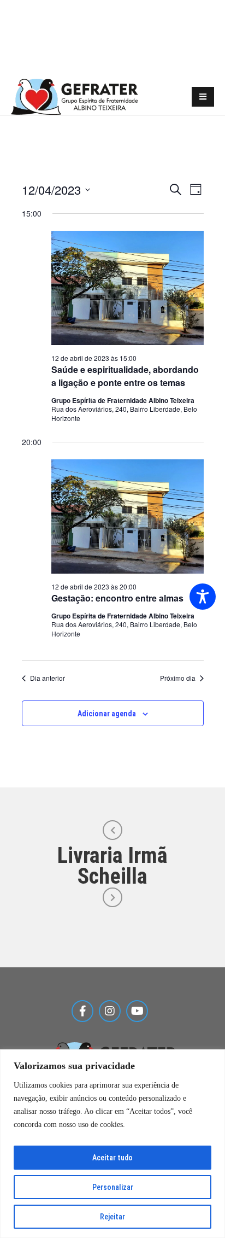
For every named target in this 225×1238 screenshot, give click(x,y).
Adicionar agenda (107, 713)
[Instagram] (110, 1011)
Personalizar (112, 1187)
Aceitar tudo (112, 1157)
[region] (112, 1143)
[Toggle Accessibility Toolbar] (202, 596)
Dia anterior (47, 678)
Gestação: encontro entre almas (117, 598)
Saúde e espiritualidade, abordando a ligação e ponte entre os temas (125, 376)
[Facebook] (82, 1011)
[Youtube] (137, 1011)
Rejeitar (112, 1216)
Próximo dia (178, 678)
